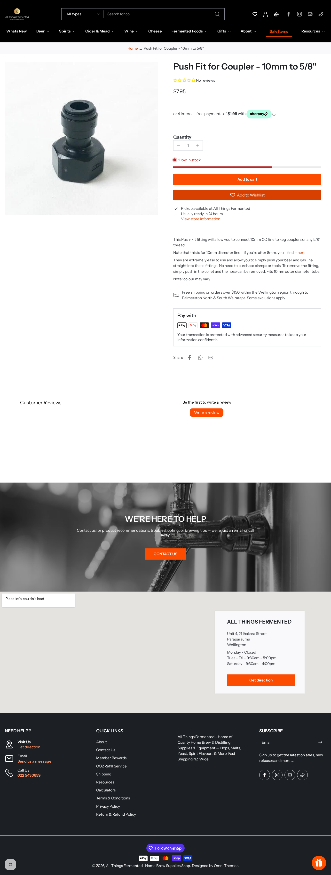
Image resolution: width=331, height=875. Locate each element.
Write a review (206, 412)
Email (266, 742)
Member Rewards (111, 758)
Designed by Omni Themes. (215, 865)
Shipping (103, 774)
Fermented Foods (187, 31)
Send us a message (34, 761)
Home (132, 48)
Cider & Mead (97, 31)
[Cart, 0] (276, 14)
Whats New (16, 31)
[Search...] (217, 14)
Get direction (28, 747)
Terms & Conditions (113, 798)
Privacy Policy (108, 806)
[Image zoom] (81, 138)
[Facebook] (289, 14)
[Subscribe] (320, 742)
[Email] (310, 14)
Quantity (182, 137)
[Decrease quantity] (178, 145)
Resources (310, 31)
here (302, 252)
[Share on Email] (210, 357)
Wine (129, 31)
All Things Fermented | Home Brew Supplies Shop (148, 865)
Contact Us (105, 750)
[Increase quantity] (198, 145)
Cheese (155, 31)
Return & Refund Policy (116, 814)
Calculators (106, 790)
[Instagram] (299, 14)
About (246, 31)
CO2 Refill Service (111, 766)
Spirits (65, 31)
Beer (40, 31)
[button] (184, 80)
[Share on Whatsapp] (200, 357)
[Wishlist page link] (254, 14)
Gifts (221, 31)
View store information (200, 219)
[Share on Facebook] (189, 357)
